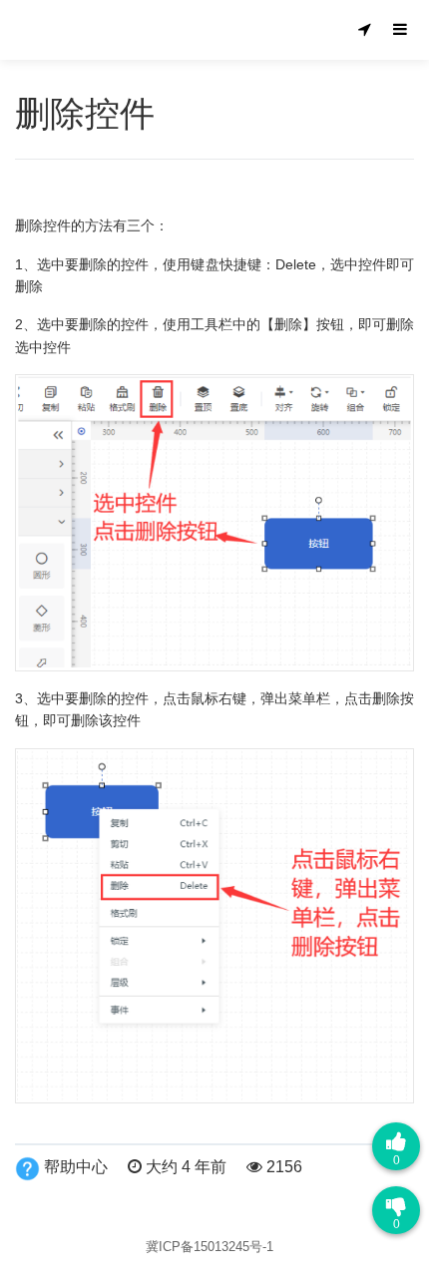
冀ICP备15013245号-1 (209, 1246)
